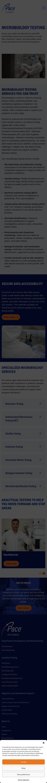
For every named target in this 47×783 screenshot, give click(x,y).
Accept (23, 762)
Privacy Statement (23, 780)
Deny (24, 768)
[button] (43, 743)
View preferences (23, 774)
